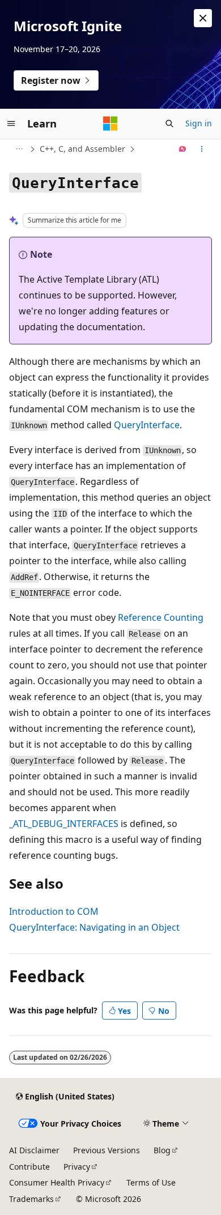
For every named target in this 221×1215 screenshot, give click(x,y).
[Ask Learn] (182, 149)
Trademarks (31, 1198)
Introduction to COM (54, 911)
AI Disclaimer (34, 1150)
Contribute (29, 1166)
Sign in (198, 123)
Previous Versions (106, 1150)
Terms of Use (151, 1182)
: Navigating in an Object (94, 927)
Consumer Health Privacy (56, 1182)
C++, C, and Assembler (82, 148)
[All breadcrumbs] (19, 149)
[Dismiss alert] (203, 18)
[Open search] (169, 123)
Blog (162, 1150)
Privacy (76, 1166)
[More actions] (202, 149)
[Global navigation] (11, 123)
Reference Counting (160, 617)
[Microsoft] (110, 123)
